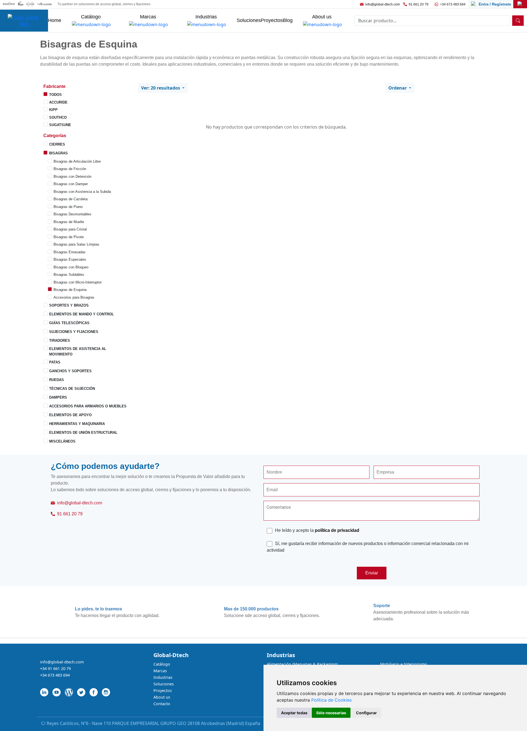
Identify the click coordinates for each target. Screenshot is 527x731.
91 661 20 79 (418, 4)
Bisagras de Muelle (69, 222)
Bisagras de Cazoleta (71, 199)
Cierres (57, 144)
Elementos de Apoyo (70, 415)
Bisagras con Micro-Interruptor (78, 282)
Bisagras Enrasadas (70, 252)
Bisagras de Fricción (70, 169)
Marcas (160, 670)
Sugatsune (60, 125)
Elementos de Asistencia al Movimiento (77, 351)
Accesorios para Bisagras (74, 297)
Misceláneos (62, 441)
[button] (87, 86)
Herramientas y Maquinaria (77, 424)
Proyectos (162, 690)
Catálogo (161, 664)
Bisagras (58, 153)
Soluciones (163, 683)
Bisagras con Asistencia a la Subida (82, 192)
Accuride (58, 102)
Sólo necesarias (331, 712)
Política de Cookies (331, 700)
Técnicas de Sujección (72, 389)
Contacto (161, 703)
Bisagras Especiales (70, 259)
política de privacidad (337, 530)
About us (161, 697)
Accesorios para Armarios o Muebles (88, 406)
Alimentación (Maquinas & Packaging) (302, 664)
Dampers (58, 397)
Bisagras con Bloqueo (71, 267)
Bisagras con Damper (71, 184)
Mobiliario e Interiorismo (403, 664)
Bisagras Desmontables (72, 214)
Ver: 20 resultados (161, 88)
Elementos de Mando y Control (81, 314)
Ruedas (56, 380)
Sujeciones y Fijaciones (73, 332)
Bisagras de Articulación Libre (77, 161)
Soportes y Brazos (69, 305)
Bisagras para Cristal (70, 229)
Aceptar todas (294, 712)
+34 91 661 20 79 (55, 668)
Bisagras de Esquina (70, 290)
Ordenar (398, 88)
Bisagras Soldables (69, 275)
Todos (55, 95)
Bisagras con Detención (72, 176)
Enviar (371, 573)
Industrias (162, 677)
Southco (58, 117)
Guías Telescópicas (69, 323)
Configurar (366, 712)
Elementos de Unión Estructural (83, 432)
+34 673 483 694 (453, 4)
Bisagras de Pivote (69, 237)
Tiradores (59, 340)
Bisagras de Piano (68, 207)
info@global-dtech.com (382, 4)
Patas (54, 362)
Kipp (53, 110)
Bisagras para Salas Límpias (76, 244)
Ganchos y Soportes (70, 371)
